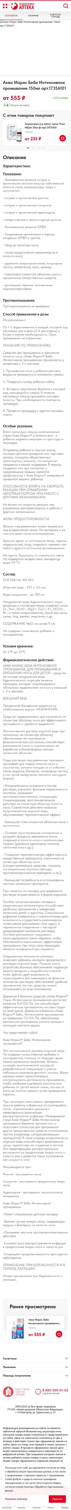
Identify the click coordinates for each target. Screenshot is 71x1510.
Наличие (33, 15)
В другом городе (55, 15)
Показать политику (16, 1498)
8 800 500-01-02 (55, 1390)
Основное (11, 15)
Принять (57, 1498)
